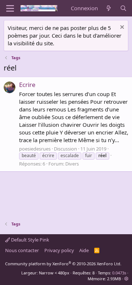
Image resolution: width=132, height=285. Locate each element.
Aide (84, 250)
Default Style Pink (29, 239)
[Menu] (10, 8)
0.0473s (119, 273)
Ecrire (27, 84)
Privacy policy (59, 250)
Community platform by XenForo (63, 263)
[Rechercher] (123, 8)
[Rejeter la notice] (121, 28)
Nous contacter (22, 250)
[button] (126, 278)
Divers (72, 163)
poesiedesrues (35, 148)
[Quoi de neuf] (109, 8)
